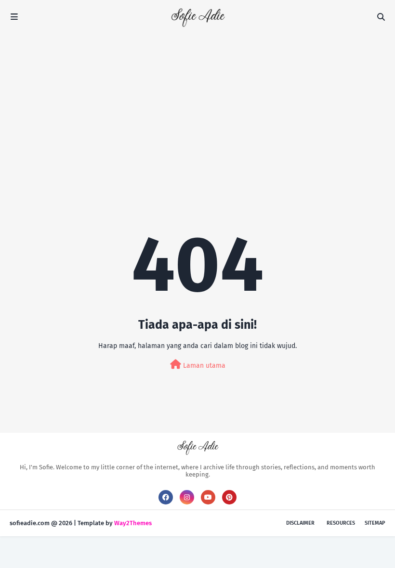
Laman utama (203, 365)
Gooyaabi (167, 523)
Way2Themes (133, 523)
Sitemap (375, 523)
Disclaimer (300, 523)
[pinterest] (229, 497)
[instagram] (187, 497)
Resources (341, 523)
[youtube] (208, 497)
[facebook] (165, 497)
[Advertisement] (197, 106)
